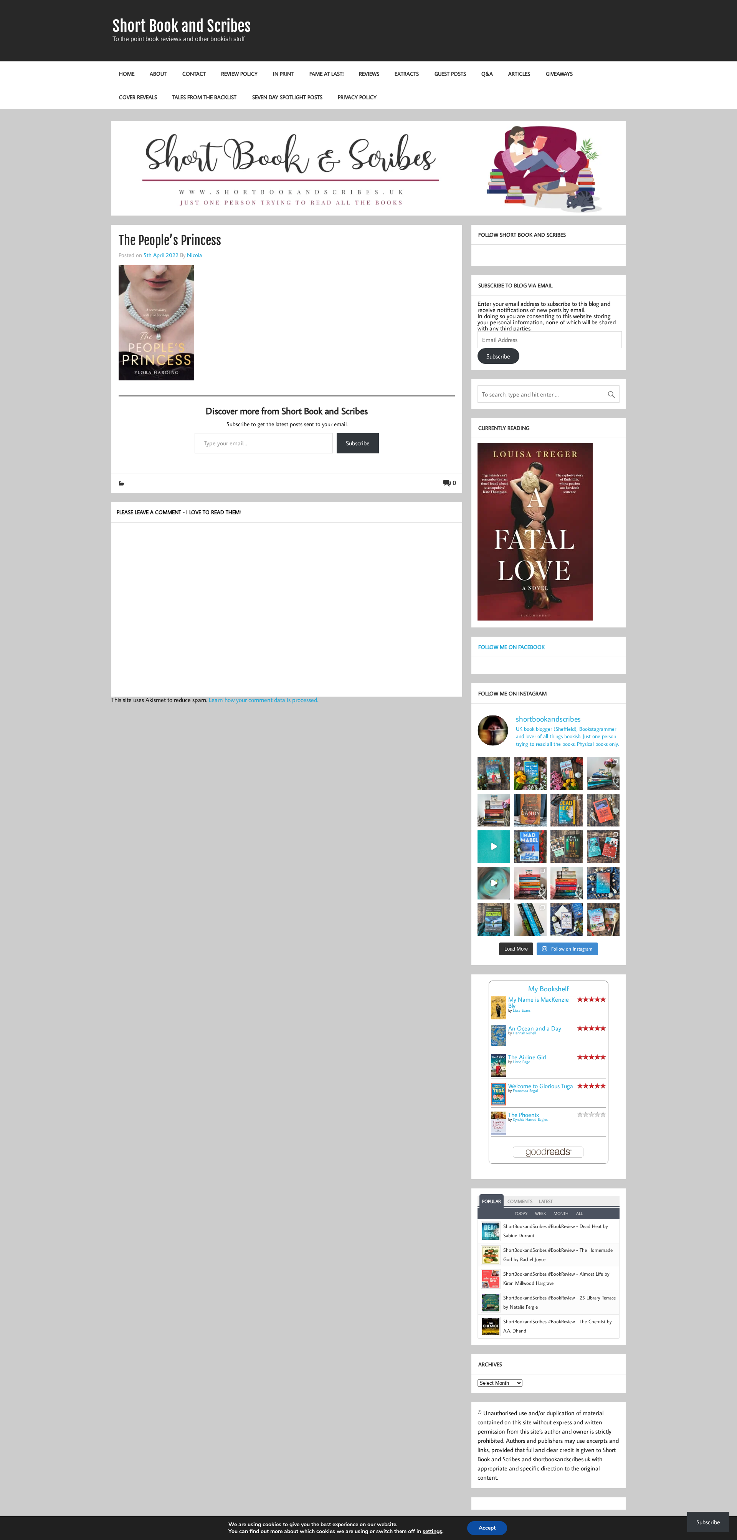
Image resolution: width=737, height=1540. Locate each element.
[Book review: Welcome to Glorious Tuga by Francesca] (530, 773)
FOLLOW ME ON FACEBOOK (511, 647)
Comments (519, 1201)
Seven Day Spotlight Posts (287, 97)
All (579, 1213)
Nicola (194, 255)
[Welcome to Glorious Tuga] (498, 1103)
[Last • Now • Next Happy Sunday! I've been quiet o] (530, 919)
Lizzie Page (521, 1061)
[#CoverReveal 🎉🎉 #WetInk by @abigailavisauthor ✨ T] (494, 846)
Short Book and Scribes (181, 26)
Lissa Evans (521, 1010)
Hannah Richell (524, 1033)
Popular (491, 1201)
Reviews (369, 73)
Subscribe (358, 443)
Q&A (487, 73)
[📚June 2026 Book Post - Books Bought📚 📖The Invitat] (530, 883)
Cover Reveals (138, 97)
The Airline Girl (527, 1057)
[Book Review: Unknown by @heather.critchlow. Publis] (494, 919)
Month (561, 1213)
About (158, 73)
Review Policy (239, 73)
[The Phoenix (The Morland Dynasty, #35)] (498, 1132)
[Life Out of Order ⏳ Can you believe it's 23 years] (494, 883)
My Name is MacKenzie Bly (538, 1002)
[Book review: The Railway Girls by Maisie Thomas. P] (566, 773)
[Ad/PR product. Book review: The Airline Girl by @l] (494, 773)
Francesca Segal (525, 1090)
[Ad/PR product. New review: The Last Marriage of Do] (566, 919)
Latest (546, 1201)
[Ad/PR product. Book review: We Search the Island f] (603, 810)
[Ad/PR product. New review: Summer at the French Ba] (603, 919)
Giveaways (559, 73)
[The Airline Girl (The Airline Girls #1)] (498, 1075)
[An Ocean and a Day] (498, 1043)
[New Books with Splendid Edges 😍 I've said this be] (603, 846)
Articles (519, 73)
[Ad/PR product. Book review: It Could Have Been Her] (566, 846)
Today (521, 1213)
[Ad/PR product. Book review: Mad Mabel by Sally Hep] (530, 846)
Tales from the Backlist (204, 97)
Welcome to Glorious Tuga (540, 1086)
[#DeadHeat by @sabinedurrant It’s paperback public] (566, 810)
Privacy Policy (357, 97)
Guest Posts (450, 73)
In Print (283, 73)
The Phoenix (523, 1114)
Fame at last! (326, 73)
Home (126, 73)
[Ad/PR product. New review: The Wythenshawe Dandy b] (530, 810)
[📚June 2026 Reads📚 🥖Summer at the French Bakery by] (566, 883)
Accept (487, 1528)
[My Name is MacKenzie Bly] (498, 1018)
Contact (194, 73)
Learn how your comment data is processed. (263, 700)
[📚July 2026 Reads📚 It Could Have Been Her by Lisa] (494, 810)
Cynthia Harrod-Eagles (530, 1119)
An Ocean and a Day (534, 1028)
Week (540, 1213)
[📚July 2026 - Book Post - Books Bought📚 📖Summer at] (603, 773)
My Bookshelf (548, 988)
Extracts (407, 73)
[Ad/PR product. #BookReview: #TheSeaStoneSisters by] (603, 883)
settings (432, 1531)
